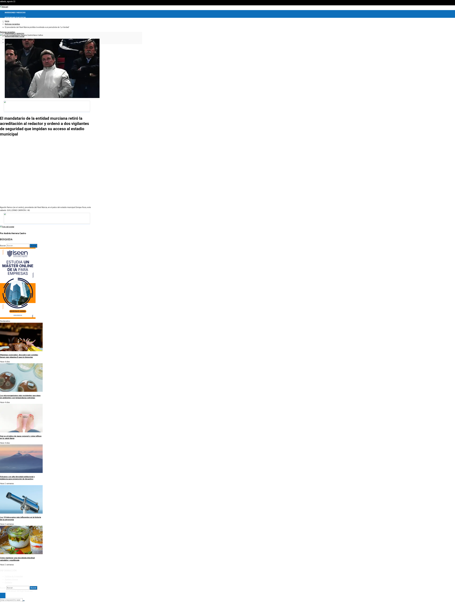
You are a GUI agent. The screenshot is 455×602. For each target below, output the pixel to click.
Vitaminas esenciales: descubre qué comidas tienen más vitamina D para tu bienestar (19, 356)
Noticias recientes (7, 32)
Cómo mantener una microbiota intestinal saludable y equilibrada (17, 559)
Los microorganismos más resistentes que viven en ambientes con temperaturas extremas (20, 396)
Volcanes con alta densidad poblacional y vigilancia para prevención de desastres (17, 478)
